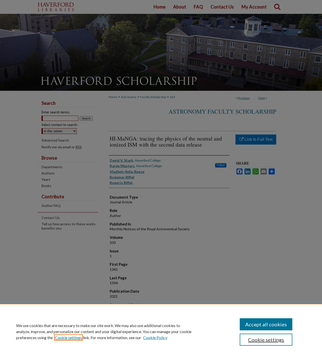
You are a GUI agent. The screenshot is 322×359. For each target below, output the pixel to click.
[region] (161, 331)
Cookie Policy (155, 337)
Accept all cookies (266, 324)
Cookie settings (68, 337)
